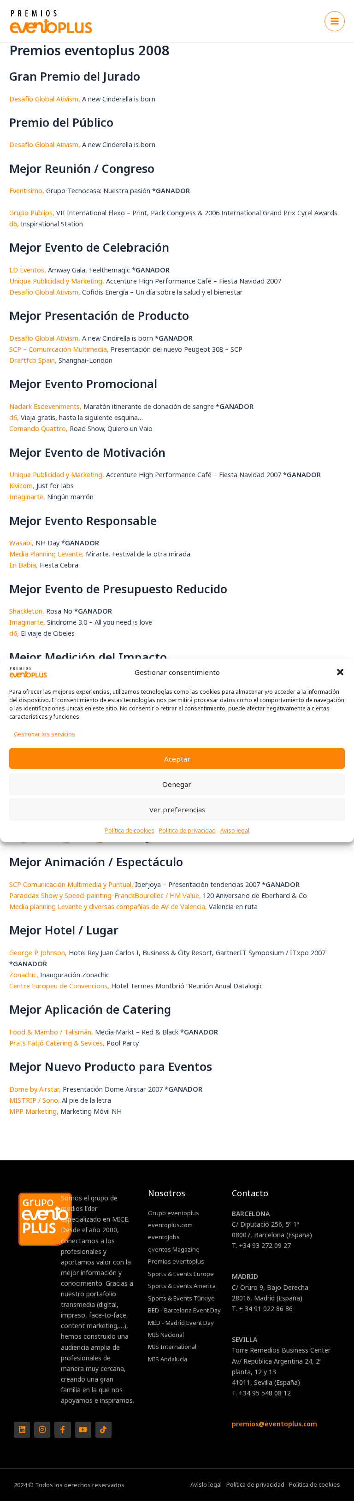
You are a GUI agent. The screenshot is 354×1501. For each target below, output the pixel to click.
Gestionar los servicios (44, 734)
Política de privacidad (187, 830)
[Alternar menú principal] (334, 21)
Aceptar (177, 758)
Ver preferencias (177, 809)
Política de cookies (129, 830)
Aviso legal (234, 830)
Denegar (177, 784)
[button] (340, 672)
